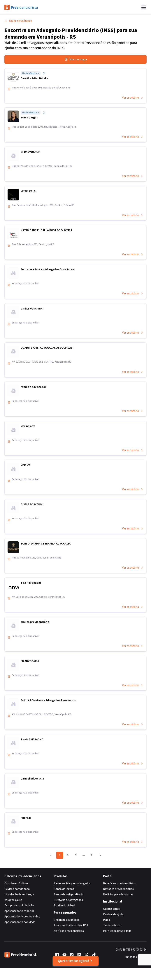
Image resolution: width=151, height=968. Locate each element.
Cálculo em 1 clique (16, 883)
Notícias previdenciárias (69, 931)
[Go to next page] (99, 855)
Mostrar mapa (78, 59)
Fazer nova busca (20, 21)
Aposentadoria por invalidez (22, 916)
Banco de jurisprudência (68, 894)
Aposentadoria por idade (19, 922)
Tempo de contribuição (19, 905)
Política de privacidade (117, 931)
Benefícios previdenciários (119, 883)
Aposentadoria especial (19, 911)
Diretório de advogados (68, 900)
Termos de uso (112, 925)
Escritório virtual (64, 905)
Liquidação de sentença (19, 894)
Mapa (106, 919)
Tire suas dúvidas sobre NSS (71, 925)
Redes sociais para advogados (72, 883)
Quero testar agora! (73, 960)
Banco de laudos (64, 889)
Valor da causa (13, 900)
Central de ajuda (113, 914)
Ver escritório (130, 98)
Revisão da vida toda (17, 889)
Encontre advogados (67, 919)
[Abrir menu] (144, 7)
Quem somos (111, 908)
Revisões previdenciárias (118, 889)
